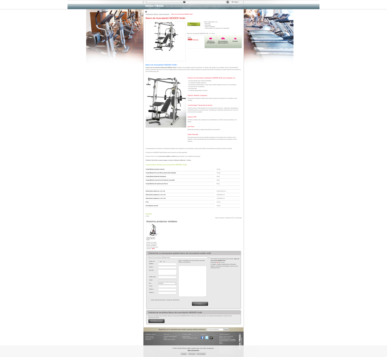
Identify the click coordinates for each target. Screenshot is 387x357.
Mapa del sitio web (149, 338)
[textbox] (167, 277)
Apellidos (151, 263)
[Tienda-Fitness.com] (146, 12)
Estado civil (151, 261)
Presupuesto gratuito (194, 24)
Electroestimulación (197, 6)
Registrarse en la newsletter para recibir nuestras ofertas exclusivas (182, 329)
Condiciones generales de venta (189, 338)
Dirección (151, 270)
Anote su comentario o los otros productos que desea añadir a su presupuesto (191, 261)
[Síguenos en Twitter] (207, 338)
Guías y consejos (231, 6)
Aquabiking (177, 6)
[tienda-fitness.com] (153, 7)
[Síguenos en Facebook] (203, 338)
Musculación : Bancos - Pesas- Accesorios (157, 14)
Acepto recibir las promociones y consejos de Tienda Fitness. (165, 300)
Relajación (207, 6)
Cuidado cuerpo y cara (218, 6)
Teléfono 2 (151, 292)
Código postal (152, 276)
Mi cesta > (235, 2)
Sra (161, 261)
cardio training (169, 6)
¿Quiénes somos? (149, 336)
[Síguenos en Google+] (212, 338)
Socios (165, 338)
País (150, 283)
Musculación (186, 6)
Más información (193, 350)
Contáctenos (148, 339)
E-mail (151, 286)
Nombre (151, 267)
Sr (164, 261)
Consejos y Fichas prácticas (170, 336)
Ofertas (240, 6)
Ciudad (150, 280)
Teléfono (151, 289)
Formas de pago (186, 336)
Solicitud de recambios (156, 321)
